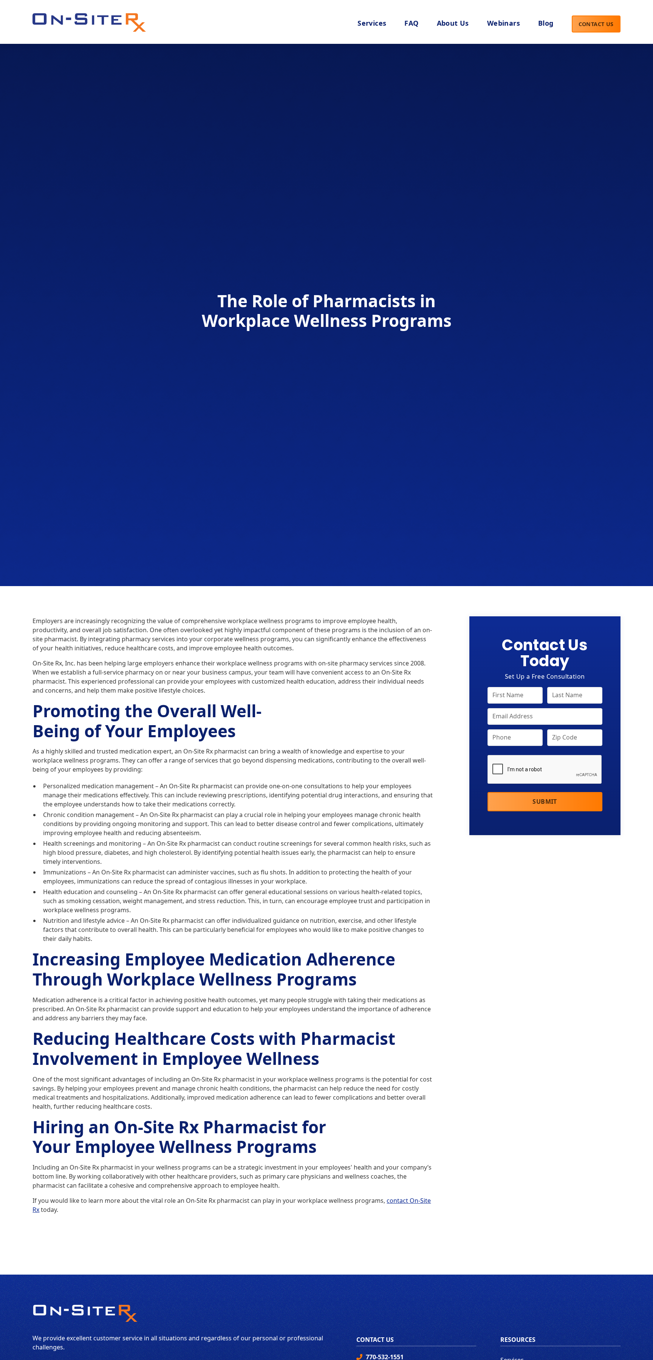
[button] (453, 23)
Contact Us (596, 24)
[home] (89, 20)
